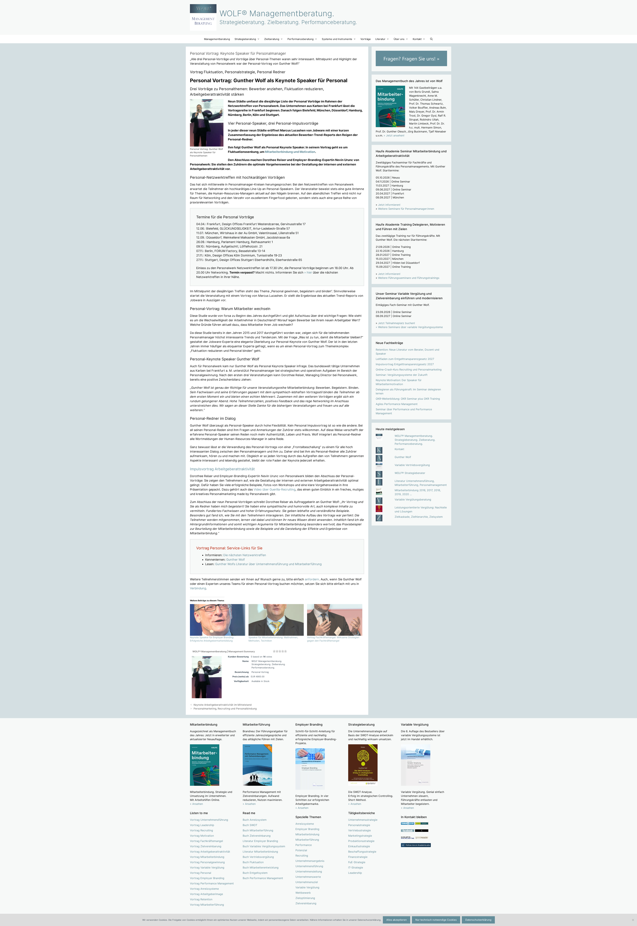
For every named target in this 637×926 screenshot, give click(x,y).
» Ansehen (196, 803)
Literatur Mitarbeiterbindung (260, 851)
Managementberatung (217, 39)
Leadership (355, 872)
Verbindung (198, 588)
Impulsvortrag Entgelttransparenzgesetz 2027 (405, 364)
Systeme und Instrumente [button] (337, 39)
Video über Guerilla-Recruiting (274, 489)
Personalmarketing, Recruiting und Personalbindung (225, 708)
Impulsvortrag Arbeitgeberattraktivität (222, 469)
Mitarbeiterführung (307, 839)
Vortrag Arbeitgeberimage (206, 894)
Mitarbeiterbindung (307, 834)
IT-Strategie (355, 867)
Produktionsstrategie (361, 841)
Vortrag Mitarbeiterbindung (207, 857)
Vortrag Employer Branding (207, 878)
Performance (303, 845)
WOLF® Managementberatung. (276, 13)
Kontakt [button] (417, 39)
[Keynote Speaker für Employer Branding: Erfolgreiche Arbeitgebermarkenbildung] (217, 620)
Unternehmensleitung (308, 871)
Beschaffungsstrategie (362, 851)
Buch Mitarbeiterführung (258, 830)
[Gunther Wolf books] (421, 838)
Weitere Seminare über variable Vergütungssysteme (410, 327)
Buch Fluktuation (253, 862)
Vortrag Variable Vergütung (207, 867)
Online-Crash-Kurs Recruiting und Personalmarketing (409, 369)
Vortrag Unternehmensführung (209, 819)
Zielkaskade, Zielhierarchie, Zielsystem (419, 516)
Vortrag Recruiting (201, 830)
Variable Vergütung (307, 887)
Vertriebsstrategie (359, 830)
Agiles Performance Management (397, 404)
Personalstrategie (359, 825)
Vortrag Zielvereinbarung (205, 846)
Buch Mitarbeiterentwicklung (261, 867)
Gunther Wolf (235, 559)
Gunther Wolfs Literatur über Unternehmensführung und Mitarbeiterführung (268, 564)
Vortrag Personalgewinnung (207, 862)
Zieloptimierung (305, 898)
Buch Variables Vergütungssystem (264, 846)
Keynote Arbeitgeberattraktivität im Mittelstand (223, 704)
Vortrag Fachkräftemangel (206, 841)
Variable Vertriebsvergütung (412, 465)
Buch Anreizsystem (255, 819)
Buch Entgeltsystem (255, 872)
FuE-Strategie (356, 862)
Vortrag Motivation (202, 835)
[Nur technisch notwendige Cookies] (633, 920)
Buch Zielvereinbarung (257, 835)
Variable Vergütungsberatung (413, 499)
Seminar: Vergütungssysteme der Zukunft (401, 374)
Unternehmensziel (306, 882)
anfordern (312, 579)
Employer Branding (307, 829)
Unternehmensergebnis (309, 861)
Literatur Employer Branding (260, 841)
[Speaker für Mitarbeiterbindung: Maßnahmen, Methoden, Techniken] (276, 620)
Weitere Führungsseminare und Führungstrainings (408, 277)
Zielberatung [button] (271, 39)
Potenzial (301, 850)
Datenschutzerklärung (478, 919)
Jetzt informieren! (389, 204)
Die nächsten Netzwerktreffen (244, 555)
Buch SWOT (250, 825)
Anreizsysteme (304, 823)
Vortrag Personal (200, 872)
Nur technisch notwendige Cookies (436, 919)
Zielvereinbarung (305, 903)
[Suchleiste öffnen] (431, 39)
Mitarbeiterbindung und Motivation (290, 152)
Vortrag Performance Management (212, 883)
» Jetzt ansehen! (394, 135)
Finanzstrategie (357, 857)
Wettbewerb (303, 892)
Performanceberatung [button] (300, 39)
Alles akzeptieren (396, 919)
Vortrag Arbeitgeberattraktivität (210, 851)
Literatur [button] (380, 39)
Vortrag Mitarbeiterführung (207, 904)
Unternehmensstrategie (362, 819)
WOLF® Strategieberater (410, 473)
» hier (308, 272)
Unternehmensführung (309, 866)
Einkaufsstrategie (359, 846)
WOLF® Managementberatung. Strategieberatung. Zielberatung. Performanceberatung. (415, 439)
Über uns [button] (399, 39)
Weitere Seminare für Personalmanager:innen (406, 208)
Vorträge (365, 39)
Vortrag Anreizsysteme (204, 888)
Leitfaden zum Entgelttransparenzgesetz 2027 (405, 359)
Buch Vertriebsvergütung (258, 857)
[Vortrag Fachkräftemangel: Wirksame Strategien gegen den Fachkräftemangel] (334, 620)
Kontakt (399, 449)
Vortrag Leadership (202, 825)
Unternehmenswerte (308, 876)
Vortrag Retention (201, 899)
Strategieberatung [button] (245, 39)
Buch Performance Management (263, 878)
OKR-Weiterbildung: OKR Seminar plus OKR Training (408, 398)
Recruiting (301, 855)
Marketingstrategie (360, 835)
